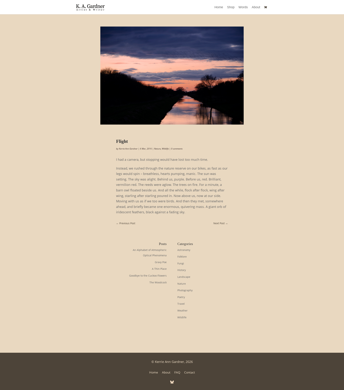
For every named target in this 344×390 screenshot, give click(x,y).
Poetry (181, 297)
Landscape (183, 277)
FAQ (177, 372)
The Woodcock (158, 282)
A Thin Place (159, 268)
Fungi (180, 263)
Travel (181, 303)
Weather (182, 310)
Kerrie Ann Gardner (128, 148)
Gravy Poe (161, 262)
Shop (231, 7)
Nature (157, 148)
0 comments (177, 148)
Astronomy (183, 250)
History (181, 270)
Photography (185, 290)
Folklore (182, 256)
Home (218, 7)
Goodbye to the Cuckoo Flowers (148, 275)
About (256, 7)
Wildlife (165, 148)
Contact (189, 372)
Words (243, 7)
